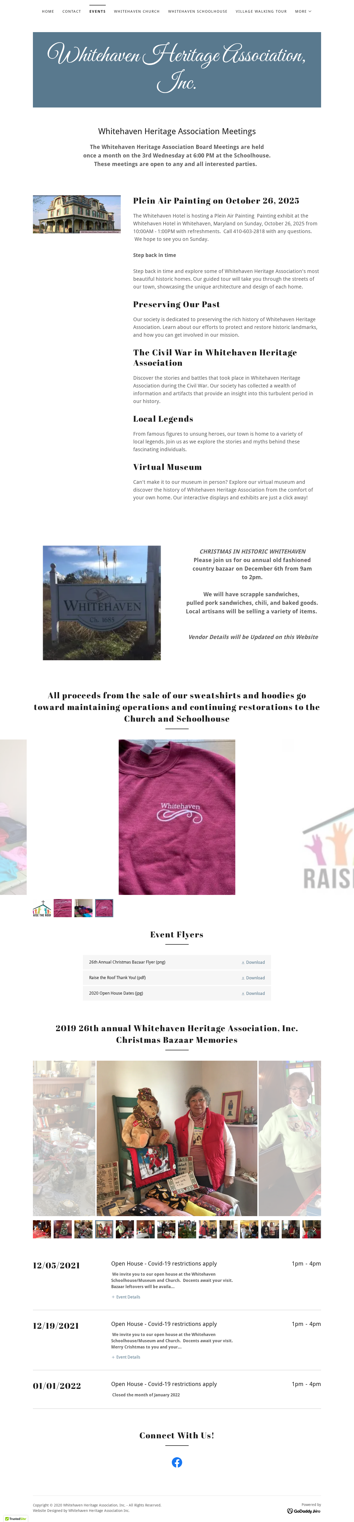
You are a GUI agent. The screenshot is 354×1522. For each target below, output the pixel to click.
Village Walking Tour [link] (261, 11)
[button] (303, 11)
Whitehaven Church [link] (137, 11)
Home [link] (48, 11)
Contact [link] (71, 11)
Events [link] (97, 11)
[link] (177, 87)
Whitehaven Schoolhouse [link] (198, 11)
